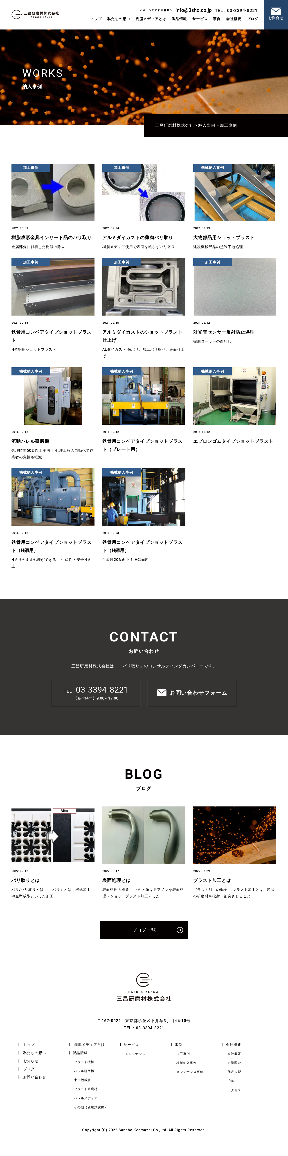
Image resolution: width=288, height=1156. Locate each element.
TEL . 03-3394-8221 (236, 10)
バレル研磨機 (84, 1071)
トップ (96, 19)
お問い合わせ (34, 1077)
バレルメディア (86, 1098)
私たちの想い (118, 19)
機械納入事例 (186, 1063)
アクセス (234, 1090)
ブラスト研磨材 (86, 1089)
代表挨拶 (234, 1072)
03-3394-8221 (102, 690)
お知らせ (30, 1061)
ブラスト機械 (84, 1062)
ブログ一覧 (144, 930)
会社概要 (234, 1054)
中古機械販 (82, 1080)
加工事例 (183, 1054)
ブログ (29, 1069)
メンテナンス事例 (189, 1072)
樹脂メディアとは (151, 19)
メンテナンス (135, 1054)
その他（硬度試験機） (91, 1107)
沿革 (230, 1081)
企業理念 (234, 1063)
